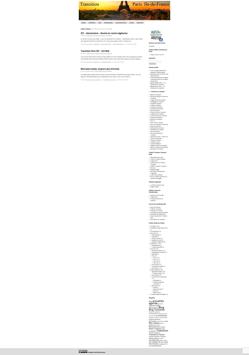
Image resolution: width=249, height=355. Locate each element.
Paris (153, 256)
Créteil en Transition (155, 209)
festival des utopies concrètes (156, 317)
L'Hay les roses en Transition (158, 112)
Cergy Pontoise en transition (158, 100)
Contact (132, 22)
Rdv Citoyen (157, 325)
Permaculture (155, 275)
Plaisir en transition (155, 126)
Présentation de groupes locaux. (159, 228)
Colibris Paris (154, 161)
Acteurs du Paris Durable (157, 195)
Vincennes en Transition (156, 149)
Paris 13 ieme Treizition (156, 122)
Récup (155, 291)
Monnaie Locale (111, 80)
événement (157, 346)
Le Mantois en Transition (157, 114)
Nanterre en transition (156, 119)
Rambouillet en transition (157, 128)
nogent (166, 321)
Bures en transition (155, 207)
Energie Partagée (154, 169)
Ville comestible (153, 342)
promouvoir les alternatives (159, 277)
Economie (151, 315)
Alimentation (119, 44)
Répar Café (156, 292)
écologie (151, 346)
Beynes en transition (155, 94)
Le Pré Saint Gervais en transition (159, 212)
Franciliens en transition (156, 108)
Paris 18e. (156, 261)
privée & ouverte (156, 238)
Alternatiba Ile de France (156, 157)
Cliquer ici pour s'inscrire (157, 54)
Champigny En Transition (158, 252)
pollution (151, 325)
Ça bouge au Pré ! (163, 344)
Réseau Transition (155, 329)
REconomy (155, 285)
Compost (160, 313)
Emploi (155, 287)
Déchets (165, 313)
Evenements (162, 316)
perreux (161, 323)
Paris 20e (155, 263)
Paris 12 (152, 121)
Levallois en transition (156, 117)
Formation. (153, 226)
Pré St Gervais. (156, 264)
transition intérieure (154, 336)
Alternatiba (156, 280)
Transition (162, 330)
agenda (153, 303)
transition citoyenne (154, 333)
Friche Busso (156, 319)
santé (163, 329)
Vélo (159, 342)
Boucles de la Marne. (157, 250)
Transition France (155, 142)
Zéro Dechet (153, 344)
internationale (155, 235)
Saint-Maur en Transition (157, 129)
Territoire (152, 249)
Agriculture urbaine (154, 305)
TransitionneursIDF (105, 44)
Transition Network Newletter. (158, 294)
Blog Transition (157, 309)
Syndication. (96, 44)
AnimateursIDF (156, 245)
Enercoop (153, 168)
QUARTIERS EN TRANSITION (157, 214)
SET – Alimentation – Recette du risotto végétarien (104, 33)
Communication (153, 313)
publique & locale (156, 240)
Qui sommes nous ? (121, 22)
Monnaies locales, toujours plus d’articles (100, 69)
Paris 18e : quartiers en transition (159, 124)
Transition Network (155, 143)
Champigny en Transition (157, 101)
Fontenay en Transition (156, 210)
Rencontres (153, 327)
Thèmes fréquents (155, 270)
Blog (161, 307)
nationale (154, 236)
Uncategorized (154, 340)
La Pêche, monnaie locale (157, 185)
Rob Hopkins (161, 327)
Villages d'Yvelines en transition (158, 145)
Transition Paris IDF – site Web (95, 51)
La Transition (160, 321)
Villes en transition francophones (159, 147)
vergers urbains (157, 273)
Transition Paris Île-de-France (96, 352)
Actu (150, 301)
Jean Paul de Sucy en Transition (101, 29)
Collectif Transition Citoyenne (158, 166)
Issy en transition (155, 110)
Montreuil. (154, 254)
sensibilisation (153, 331)
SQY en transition (155, 131)
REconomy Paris (108, 22)
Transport (160, 338)
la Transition (92, 22)
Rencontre (153, 233)
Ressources (140, 22)
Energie (156, 315)
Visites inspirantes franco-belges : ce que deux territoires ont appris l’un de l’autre (159, 79)
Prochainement (154, 231)
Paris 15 (155, 259)
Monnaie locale (90, 80)
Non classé (154, 323)
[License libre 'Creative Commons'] (83, 352)
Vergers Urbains (154, 187)
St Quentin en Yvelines (158, 266)
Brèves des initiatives (154, 312)
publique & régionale (157, 242)
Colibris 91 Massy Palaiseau (157, 159)
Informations (153, 321)
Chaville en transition (156, 103)
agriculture (160, 303)
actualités (158, 301)
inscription (152, 46)
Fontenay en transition (156, 107)
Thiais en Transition (155, 140)
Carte (99, 22)
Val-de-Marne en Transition (157, 219)
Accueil (83, 22)
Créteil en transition (155, 105)
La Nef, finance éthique (156, 175)
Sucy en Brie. (89, 44)
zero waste (164, 342)
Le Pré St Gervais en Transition (158, 115)
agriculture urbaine (157, 271)
